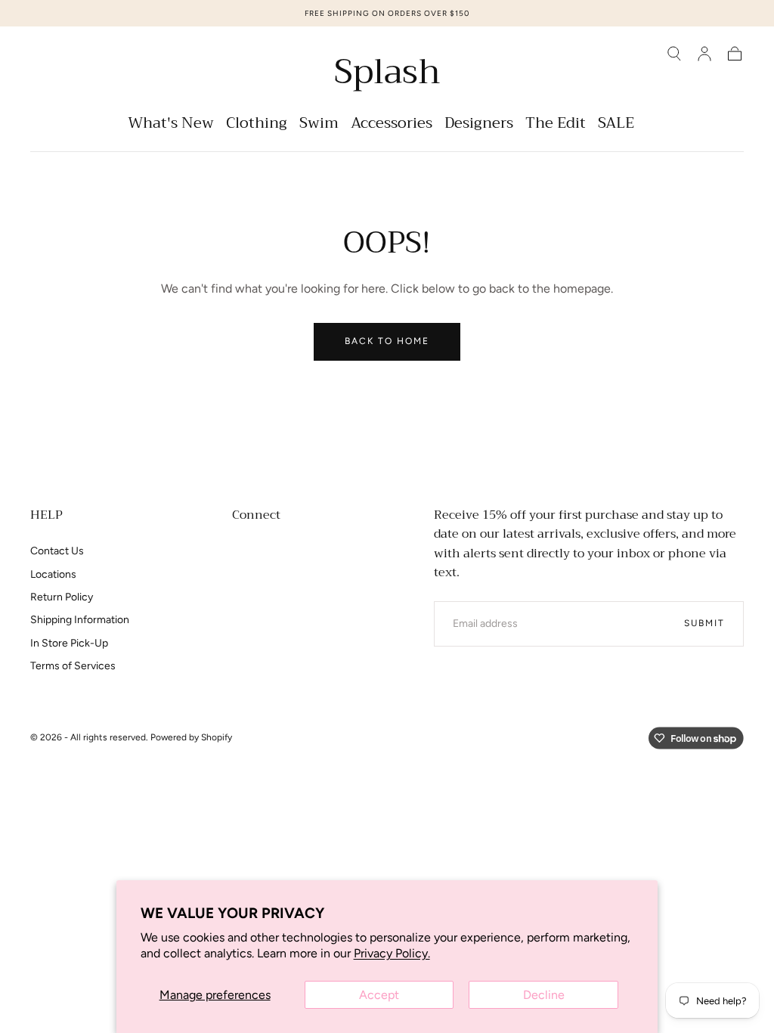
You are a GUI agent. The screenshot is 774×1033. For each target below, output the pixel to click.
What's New (171, 125)
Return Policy (61, 597)
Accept (379, 995)
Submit (704, 623)
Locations (53, 574)
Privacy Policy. (392, 953)
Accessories (391, 125)
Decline (544, 995)
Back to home (387, 341)
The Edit (555, 125)
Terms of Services (73, 665)
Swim (319, 125)
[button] (674, 54)
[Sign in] (704, 54)
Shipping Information (79, 619)
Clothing (256, 125)
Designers (478, 125)
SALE (616, 125)
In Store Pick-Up (69, 643)
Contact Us (57, 550)
